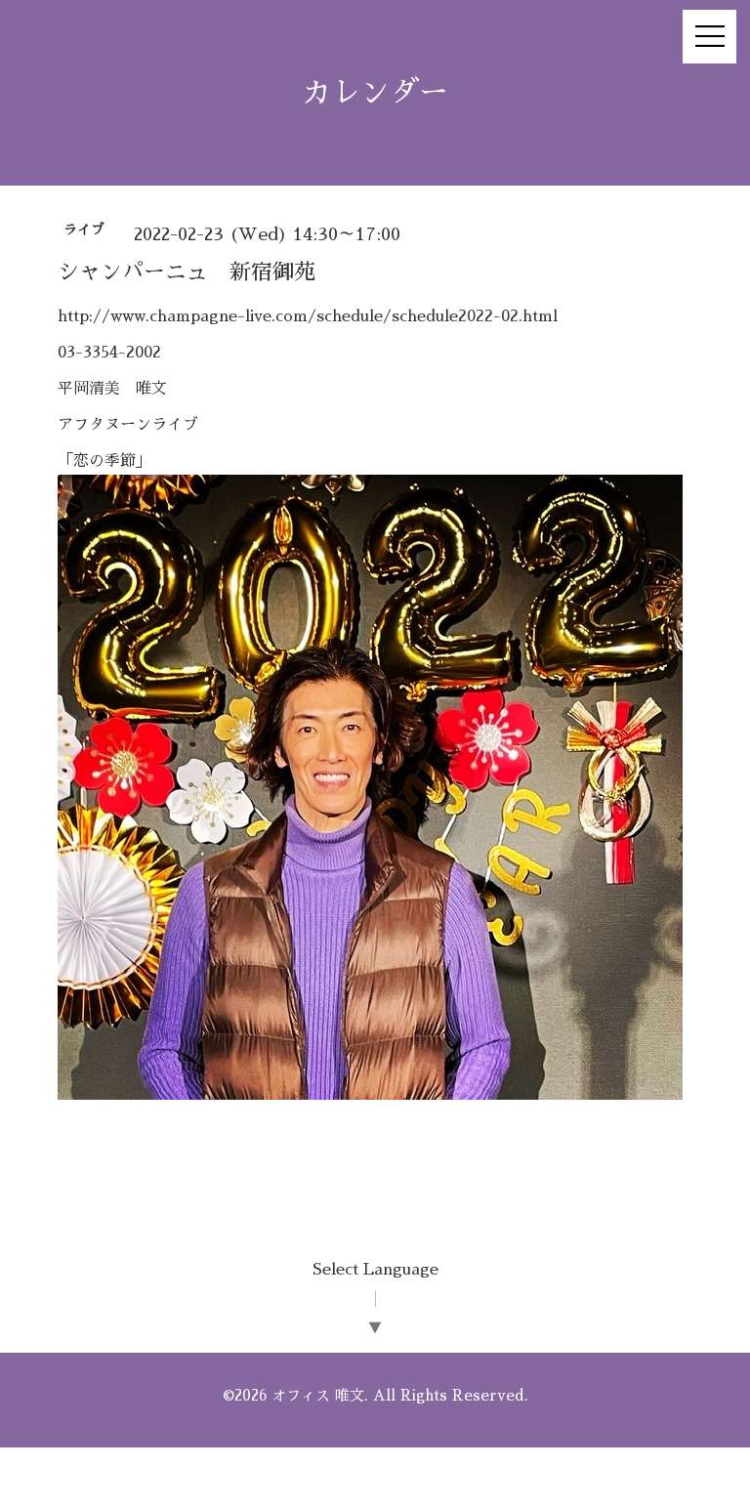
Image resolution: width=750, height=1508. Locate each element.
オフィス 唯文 (317, 1395)
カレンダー (375, 92)
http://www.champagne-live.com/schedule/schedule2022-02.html (308, 316)
